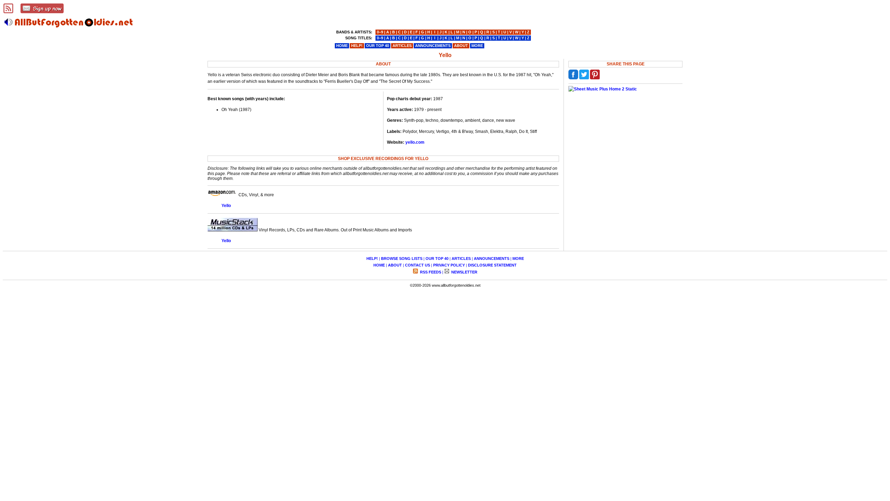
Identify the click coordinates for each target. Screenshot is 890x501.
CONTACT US (417, 265)
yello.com (414, 142)
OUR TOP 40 (437, 258)
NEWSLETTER (463, 272)
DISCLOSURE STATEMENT (492, 265)
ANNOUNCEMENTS (491, 258)
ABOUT (395, 265)
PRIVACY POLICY (449, 265)
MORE (518, 258)
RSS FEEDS (430, 272)
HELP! (372, 258)
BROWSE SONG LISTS (401, 258)
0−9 (380, 32)
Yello (226, 205)
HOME (379, 265)
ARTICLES (461, 258)
